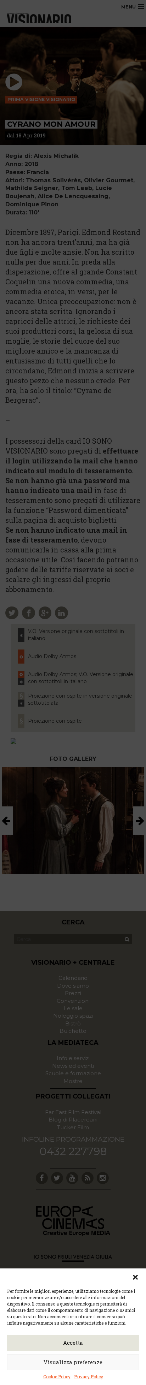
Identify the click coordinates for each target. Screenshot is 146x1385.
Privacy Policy (88, 1376)
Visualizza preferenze (73, 1362)
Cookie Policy (57, 1376)
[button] (135, 1277)
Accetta (73, 1342)
